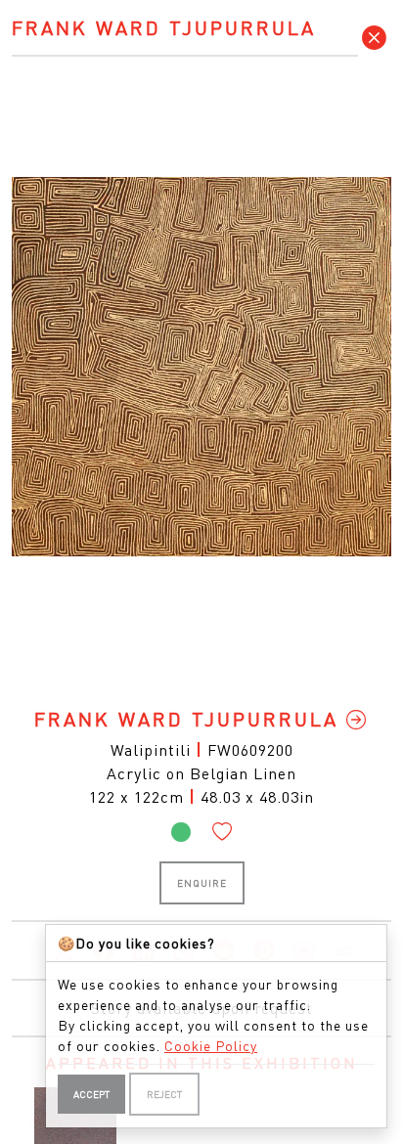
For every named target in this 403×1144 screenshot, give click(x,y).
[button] (222, 831)
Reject (164, 1094)
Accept (91, 1094)
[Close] (374, 38)
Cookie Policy (210, 1045)
